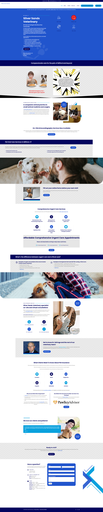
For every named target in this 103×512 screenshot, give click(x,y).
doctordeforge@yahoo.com (28, 53)
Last (62, 468)
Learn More (73, 147)
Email (49, 469)
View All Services (51, 134)
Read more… (22, 269)
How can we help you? (52, 476)
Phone (49, 473)
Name (49, 465)
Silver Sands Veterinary (28, 109)
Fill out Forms (46, 195)
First (48, 468)
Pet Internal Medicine (29, 324)
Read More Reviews (78, 437)
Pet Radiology (44, 324)
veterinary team (32, 112)
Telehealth (59, 30)
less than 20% (41, 402)
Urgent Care (73, 21)
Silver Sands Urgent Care (64, 211)
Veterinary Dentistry (62, 347)
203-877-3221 (60, 450)
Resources (73, 5)
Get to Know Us (64, 104)
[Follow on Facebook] (75, 509)
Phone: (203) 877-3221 (27, 54)
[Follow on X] (77, 509)
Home (62, 5)
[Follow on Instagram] (79, 509)
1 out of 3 (26, 395)
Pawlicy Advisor (65, 397)
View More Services (78, 303)
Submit (50, 483)
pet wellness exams (29, 311)
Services (69, 5)
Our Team (25, 55)
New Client (59, 21)
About (65, 5)
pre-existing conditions (47, 390)
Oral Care (74, 30)
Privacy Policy (36, 509)
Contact (78, 5)
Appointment (98, 5)
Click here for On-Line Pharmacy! (87, 5)
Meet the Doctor (47, 351)
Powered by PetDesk (43, 509)
